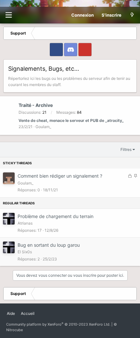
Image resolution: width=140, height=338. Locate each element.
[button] (8, 15)
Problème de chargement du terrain (55, 216)
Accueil (28, 313)
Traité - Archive (36, 105)
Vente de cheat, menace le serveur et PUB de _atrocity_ (71, 120)
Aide (11, 313)
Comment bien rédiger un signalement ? (60, 176)
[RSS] (40, 311)
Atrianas (25, 223)
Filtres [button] (126, 149)
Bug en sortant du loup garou (49, 245)
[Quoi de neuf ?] (132, 15)
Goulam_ (43, 126)
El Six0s (25, 251)
